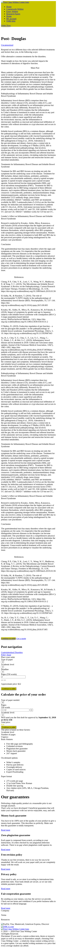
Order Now (6, 25)
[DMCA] (7, 926)
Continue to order (8, 638)
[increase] (2, 680)
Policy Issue (6, 655)
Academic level (7, 664)
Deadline (5, 669)
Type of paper (7, 659)
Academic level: (8, 712)
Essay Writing (12, 11)
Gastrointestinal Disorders (12, 652)
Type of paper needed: (10, 700)
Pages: (3, 705)
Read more (5, 830)
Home (9, 7)
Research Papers (13, 14)
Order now (11, 21)
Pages (3, 674)
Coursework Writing (14, 9)
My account (11, 18)
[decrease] (5, 680)
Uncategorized (7, 45)
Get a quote (21, 638)
